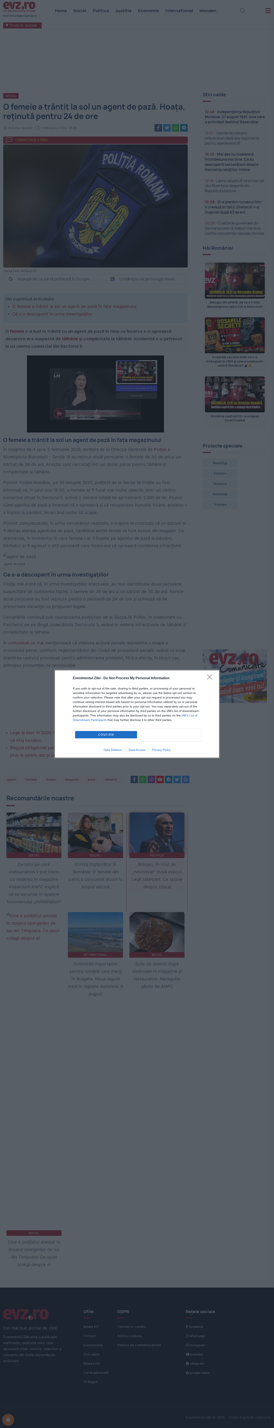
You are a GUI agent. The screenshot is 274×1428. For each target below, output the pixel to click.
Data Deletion (113, 750)
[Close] (211, 678)
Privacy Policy (161, 750)
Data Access (137, 750)
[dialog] (137, 714)
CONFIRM (106, 734)
